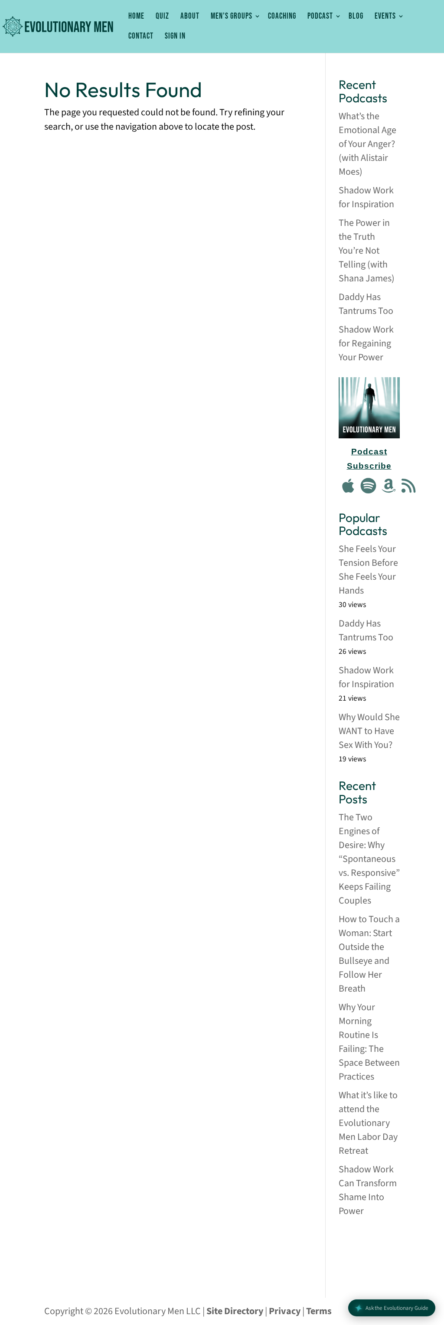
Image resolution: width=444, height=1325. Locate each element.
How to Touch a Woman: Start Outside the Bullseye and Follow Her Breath (369, 953)
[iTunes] (349, 486)
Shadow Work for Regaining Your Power (366, 343)
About (189, 16)
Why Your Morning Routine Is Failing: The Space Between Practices (369, 1041)
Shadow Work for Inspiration (366, 197)
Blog (356, 16)
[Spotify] (369, 486)
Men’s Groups (231, 16)
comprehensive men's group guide (368, 1252)
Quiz (162, 16)
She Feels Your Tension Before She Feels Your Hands (368, 569)
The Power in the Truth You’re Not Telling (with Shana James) (367, 250)
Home (136, 16)
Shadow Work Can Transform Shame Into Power (368, 1190)
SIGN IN (175, 36)
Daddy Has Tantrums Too (366, 304)
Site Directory (234, 1311)
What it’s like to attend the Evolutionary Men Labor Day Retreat (368, 1123)
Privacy (284, 1311)
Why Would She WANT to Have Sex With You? (369, 731)
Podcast (320, 16)
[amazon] (388, 486)
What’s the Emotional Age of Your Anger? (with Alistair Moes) (367, 144)
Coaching (282, 16)
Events (385, 16)
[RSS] (408, 486)
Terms (319, 1311)
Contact (140, 36)
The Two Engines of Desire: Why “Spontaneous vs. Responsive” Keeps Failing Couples (369, 858)
